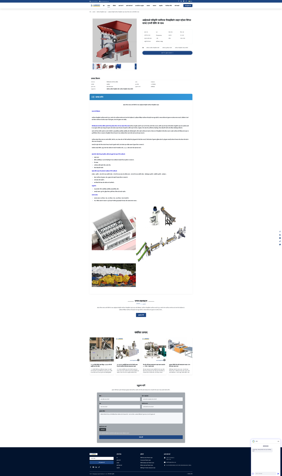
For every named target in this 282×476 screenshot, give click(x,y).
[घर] (90, 12)
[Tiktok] (186, 1)
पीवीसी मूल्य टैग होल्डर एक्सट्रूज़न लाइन (147, 468)
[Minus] (278, 441)
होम (104, 5)
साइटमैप (161, 5)
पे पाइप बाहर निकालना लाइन (145, 460)
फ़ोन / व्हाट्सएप (145, 396)
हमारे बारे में (121, 5)
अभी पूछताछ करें (188, 5)
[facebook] (90, 467)
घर (117, 457)
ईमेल (100, 396)
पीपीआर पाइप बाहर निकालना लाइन (146, 465)
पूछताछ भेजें (141, 315)
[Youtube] (183, 1)
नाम (100, 403)
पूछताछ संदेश (102, 411)
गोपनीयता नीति (168, 5)
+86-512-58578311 (170, 457)
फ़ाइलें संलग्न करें (102, 426)
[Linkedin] (181, 1)
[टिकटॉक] (280, 241)
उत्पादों (94, 12)
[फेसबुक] (280, 231)
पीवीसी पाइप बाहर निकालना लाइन (146, 457)
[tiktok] (99, 467)
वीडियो (114, 5)
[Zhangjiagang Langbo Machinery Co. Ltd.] (96, 5)
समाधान (154, 5)
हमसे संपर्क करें (129, 5)
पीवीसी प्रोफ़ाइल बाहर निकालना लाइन (147, 462)
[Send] (278, 473)
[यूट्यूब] (280, 238)
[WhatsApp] (280, 244)
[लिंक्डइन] (280, 234)
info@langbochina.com (105, 1)
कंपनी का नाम (145, 403)
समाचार (148, 5)
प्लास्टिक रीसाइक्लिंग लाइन (101, 12)
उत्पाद (108, 5)
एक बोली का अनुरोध (139, 5)
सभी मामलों (177, 5)
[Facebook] (178, 1)
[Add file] (253, 473)
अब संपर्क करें (101, 372)
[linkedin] (96, 467)
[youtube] (93, 467)
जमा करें (141, 437)
